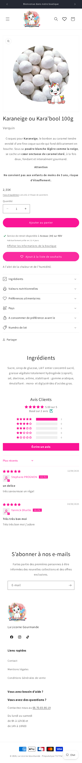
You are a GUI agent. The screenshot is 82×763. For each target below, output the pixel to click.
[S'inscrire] (70, 585)
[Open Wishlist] (64, 19)
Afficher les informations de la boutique (31, 246)
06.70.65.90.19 (42, 707)
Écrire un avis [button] (40, 447)
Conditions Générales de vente (27, 678)
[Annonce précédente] (7, 4)
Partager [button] (12, 339)
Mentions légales (18, 669)
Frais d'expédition (11, 195)
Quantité (7, 201)
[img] (12, 471)
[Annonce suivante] (75, 4)
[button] (7, 19)
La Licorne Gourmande (29, 756)
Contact (12, 660)
